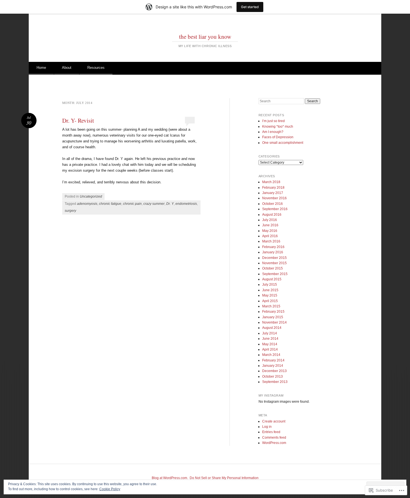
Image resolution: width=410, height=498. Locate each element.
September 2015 (275, 274)
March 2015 (271, 306)
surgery (70, 211)
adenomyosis (87, 204)
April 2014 (270, 349)
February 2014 (273, 360)
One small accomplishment (282, 143)
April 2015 (270, 301)
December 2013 (274, 371)
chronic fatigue (110, 204)
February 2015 (273, 312)
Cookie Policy (109, 489)
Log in (267, 427)
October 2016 (272, 204)
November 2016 (274, 198)
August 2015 (271, 279)
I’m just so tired (273, 121)
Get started (250, 7)
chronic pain (132, 204)
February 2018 (273, 188)
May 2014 (269, 344)
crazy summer (154, 204)
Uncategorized (91, 196)
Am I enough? (272, 132)
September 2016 (275, 209)
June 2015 (270, 290)
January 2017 (272, 193)
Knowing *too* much (277, 126)
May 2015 (269, 295)
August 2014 (271, 328)
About (66, 67)
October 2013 (272, 376)
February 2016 (273, 247)
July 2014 (269, 333)
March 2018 (271, 182)
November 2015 (274, 263)
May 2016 (269, 231)
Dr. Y (170, 204)
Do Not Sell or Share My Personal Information (224, 478)
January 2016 (272, 252)
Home (41, 67)
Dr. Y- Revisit (78, 120)
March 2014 (271, 355)
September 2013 (275, 382)
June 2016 (270, 225)
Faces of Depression (277, 137)
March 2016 (271, 241)
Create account (273, 421)
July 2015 (269, 284)
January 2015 (272, 317)
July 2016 (269, 220)
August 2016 (271, 215)
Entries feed (271, 432)
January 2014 (272, 366)
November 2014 (274, 322)
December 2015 (274, 258)
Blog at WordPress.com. (170, 478)
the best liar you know (205, 36)
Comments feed (274, 437)
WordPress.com (274, 443)
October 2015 (272, 268)
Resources (96, 67)
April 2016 (270, 236)
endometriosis (186, 204)
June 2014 (270, 339)
